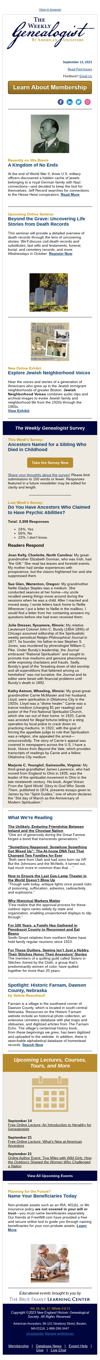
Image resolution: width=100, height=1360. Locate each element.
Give (40, 1350)
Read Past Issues (80, 69)
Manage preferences (59, 1333)
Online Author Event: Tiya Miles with (50, 1162)
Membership (18, 1346)
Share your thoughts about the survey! (39, 475)
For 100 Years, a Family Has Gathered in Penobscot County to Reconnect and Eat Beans (44, 929)
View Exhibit (18, 411)
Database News (49, 1346)
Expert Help (78, 1346)
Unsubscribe (35, 1333)
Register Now (60, 254)
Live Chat (58, 1350)
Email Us (85, 76)
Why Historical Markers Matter (34, 901)
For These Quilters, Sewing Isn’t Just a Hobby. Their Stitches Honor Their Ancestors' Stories (48, 952)
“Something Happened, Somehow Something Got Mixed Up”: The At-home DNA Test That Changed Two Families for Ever (47, 851)
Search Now (32, 1045)
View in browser (50, 10)
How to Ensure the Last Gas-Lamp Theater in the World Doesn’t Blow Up (47, 878)
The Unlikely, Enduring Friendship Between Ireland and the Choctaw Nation (46, 828)
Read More (70, 194)
